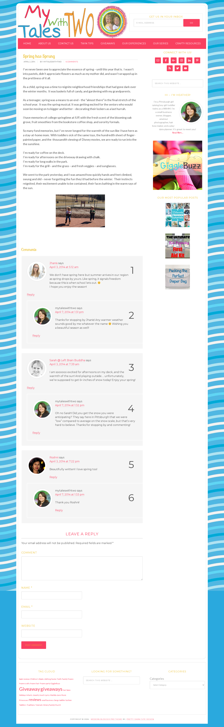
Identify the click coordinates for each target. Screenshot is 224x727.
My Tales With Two (59, 20)
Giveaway (29, 689)
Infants (29, 695)
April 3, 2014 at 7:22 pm (65, 461)
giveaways (51, 689)
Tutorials (39, 705)
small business (48, 700)
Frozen (70, 679)
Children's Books (37, 679)
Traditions (31, 705)
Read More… (177, 132)
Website (28, 625)
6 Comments (72, 62)
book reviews (24, 679)
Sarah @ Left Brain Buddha (67, 360)
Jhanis (54, 263)
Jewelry (36, 695)
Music (63, 695)
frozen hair (34, 683)
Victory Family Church (52, 705)
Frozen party (45, 683)
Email (27, 606)
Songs (56, 700)
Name (26, 587)
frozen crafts (24, 683)
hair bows (67, 690)
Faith (59, 679)
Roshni (54, 457)
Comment (29, 552)
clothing (47, 679)
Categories (157, 678)
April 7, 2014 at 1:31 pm (69, 312)
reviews (35, 699)
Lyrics (47, 695)
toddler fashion (65, 700)
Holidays (22, 695)
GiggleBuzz (55, 683)
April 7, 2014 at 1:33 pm (69, 494)
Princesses (23, 700)
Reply (31, 294)
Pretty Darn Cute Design (140, 719)
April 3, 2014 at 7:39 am (64, 364)
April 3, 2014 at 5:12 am (64, 267)
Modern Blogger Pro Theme (106, 719)
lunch (42, 695)
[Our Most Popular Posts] (177, 215)
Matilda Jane (55, 695)
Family (64, 679)
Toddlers (22, 705)
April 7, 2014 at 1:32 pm (69, 405)
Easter (54, 679)
